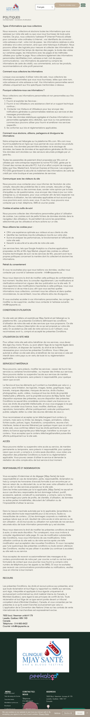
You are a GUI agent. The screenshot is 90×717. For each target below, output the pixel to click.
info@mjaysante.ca (53, 272)
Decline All (68, 713)
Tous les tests (9, 699)
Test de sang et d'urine (12, 696)
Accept (79, 713)
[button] (83, 5)
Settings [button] (57, 713)
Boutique (7, 706)
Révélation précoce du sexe (12, 702)
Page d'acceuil (9, 693)
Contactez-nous (9, 709)
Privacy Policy (44, 714)
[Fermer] (87, 713)
